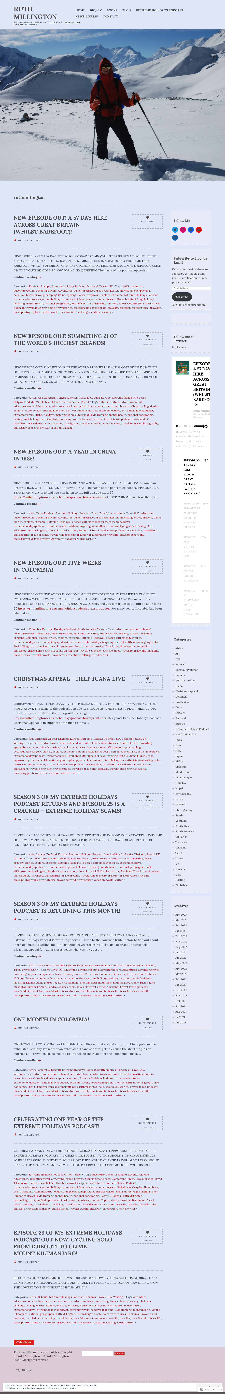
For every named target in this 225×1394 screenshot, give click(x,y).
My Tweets (179, 347)
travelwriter (67, 312)
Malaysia (180, 766)
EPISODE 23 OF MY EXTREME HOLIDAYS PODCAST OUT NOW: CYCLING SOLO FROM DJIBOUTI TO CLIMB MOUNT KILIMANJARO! (68, 1243)
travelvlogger (22, 773)
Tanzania (123, 1069)
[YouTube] (199, 230)
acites (37, 743)
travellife (155, 307)
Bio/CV (96, 10)
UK (111, 286)
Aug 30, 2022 (147, 1127)
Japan (179, 756)
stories (137, 303)
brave (29, 295)
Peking (18, 419)
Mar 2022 (181, 973)
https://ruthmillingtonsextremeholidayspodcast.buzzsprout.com (60, 497)
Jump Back (203, 426)
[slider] (198, 426)
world (81, 538)
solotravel (125, 303)
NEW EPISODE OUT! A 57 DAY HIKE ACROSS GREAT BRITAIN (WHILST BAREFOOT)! (60, 224)
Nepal (179, 788)
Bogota (104, 633)
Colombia (35, 629)
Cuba (97, 397)
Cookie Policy (69, 1388)
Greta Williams (23, 1191)
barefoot (19, 295)
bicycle (114, 1301)
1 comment (147, 455)
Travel (103, 286)
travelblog (48, 307)
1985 (126, 286)
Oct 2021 (181, 1000)
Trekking (82, 312)
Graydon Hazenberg (145, 1187)
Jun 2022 (180, 957)
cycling (71, 295)
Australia (50, 397)
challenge (146, 633)
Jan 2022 (180, 984)
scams (71, 871)
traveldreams (82, 307)
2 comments (147, 221)
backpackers (46, 974)
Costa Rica (85, 397)
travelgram (99, 307)
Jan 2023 (180, 930)
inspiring (19, 303)
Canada (40, 854)
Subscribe (182, 296)
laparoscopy (21, 760)
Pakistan (180, 804)
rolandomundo (93, 760)
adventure (136, 286)
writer (90, 538)
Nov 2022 (181, 941)
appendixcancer (24, 747)
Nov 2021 (181, 995)
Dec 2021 (181, 990)
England (34, 286)
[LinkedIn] (175, 238)
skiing (67, 419)
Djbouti (50, 1305)
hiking (139, 299)
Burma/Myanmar (186, 669)
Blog (126, 10)
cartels (133, 633)
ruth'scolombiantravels (63, 1086)
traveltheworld (48, 312)
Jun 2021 (180, 1022)
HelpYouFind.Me (24, 402)
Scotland (92, 286)
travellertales (140, 307)
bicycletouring (50, 747)
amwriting (126, 290)
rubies (144, 982)
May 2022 (181, 963)
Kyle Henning (99, 414)
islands (30, 982)
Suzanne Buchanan (133, 1200)
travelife (113, 307)
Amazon (78, 633)
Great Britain (125, 299)
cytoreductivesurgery (27, 751)
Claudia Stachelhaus (97, 1178)
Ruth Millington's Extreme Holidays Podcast (205, 414)
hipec (90, 755)
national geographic (57, 303)
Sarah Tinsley (61, 1200)
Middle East (43, 402)
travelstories (22, 655)
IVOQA (123, 755)
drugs (52, 637)
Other (56, 402)
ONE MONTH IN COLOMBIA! (51, 1019)
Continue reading (25, 277)
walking (106, 312)
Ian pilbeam (71, 1191)
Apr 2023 (181, 914)
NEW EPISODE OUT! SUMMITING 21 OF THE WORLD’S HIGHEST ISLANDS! (65, 339)
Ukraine (180, 869)
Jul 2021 (180, 1017)
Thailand (139, 854)
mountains (105, 982)
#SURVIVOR (54, 969)
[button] (192, 477)
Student (83, 530)
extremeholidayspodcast (79, 299)
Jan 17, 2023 (147, 571)
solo (114, 303)
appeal (32, 974)
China (61, 295)
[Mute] (195, 426)
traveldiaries (64, 307)
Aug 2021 (181, 1011)
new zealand (124, 738)
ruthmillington (101, 303)
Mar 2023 (181, 920)
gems (71, 867)
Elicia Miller (46, 1183)
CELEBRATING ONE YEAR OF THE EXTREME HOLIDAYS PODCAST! (58, 1123)
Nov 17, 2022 (147, 912)
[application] (191, 426)
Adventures (65, 290)
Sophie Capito (100, 1200)
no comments (147, 339)
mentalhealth (34, 303)
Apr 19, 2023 (147, 226)
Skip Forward (206, 426)
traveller (125, 307)
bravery (39, 295)
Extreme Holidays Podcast (159, 10)
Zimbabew (181, 885)
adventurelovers (46, 290)
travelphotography (26, 312)
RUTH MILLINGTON (35, 13)
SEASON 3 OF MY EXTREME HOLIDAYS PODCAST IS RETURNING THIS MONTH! (67, 907)
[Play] (177, 426)
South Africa (112, 854)
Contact (110, 16)
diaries (81, 295)
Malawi (179, 761)
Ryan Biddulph (42, 1200)
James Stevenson (79, 414)
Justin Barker (149, 1191)
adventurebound (24, 290)
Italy (178, 750)
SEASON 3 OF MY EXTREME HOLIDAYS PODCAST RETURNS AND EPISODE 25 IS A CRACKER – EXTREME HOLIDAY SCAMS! (69, 803)
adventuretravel (84, 290)
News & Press (86, 16)
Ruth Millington (81, 303)
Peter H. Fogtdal (111, 1195)
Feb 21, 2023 (147, 459)
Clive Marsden (145, 1178)
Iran (178, 745)
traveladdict (33, 307)
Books (112, 10)
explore (105, 295)
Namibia (180, 782)
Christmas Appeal (45, 738)
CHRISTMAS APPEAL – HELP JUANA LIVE (69, 678)
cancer (102, 747)
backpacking (142, 290)
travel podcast (122, 419)
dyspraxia (93, 295)
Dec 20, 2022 (147, 687)
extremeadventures (26, 299)
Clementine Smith (123, 1178)
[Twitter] (175, 230)
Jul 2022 (180, 952)
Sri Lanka (127, 854)
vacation (94, 312)
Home (80, 10)
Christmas (91, 974)
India (178, 739)
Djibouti (71, 965)
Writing (118, 513)
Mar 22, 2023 (147, 344)
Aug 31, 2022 (147, 1027)
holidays (149, 299)
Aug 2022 (181, 947)
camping (51, 295)
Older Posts (23, 1342)
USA (33, 969)
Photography (183, 810)
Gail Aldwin (124, 1187)
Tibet (94, 513)
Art (31, 738)
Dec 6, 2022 (147, 805)
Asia (40, 397)
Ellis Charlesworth (66, 1183)
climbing (19, 637)
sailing (149, 760)
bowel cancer (68, 747)
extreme (117, 295)
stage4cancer (36, 764)
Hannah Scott (76, 755)
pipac (79, 760)
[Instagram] (183, 230)
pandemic (20, 1086)
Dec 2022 (181, 936)
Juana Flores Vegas (141, 755)
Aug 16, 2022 (147, 1240)
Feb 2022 (181, 979)
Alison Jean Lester (107, 290)
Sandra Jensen (57, 871)
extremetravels (106, 299)
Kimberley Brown (25, 1195)
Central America (67, 397)
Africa (33, 397)
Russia (179, 815)
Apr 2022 (181, 968)
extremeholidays (51, 299)
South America (70, 402)
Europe (45, 286)
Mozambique (183, 777)
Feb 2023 (181, 925)
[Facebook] (191, 230)
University (57, 538)
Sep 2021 (180, 1006)
